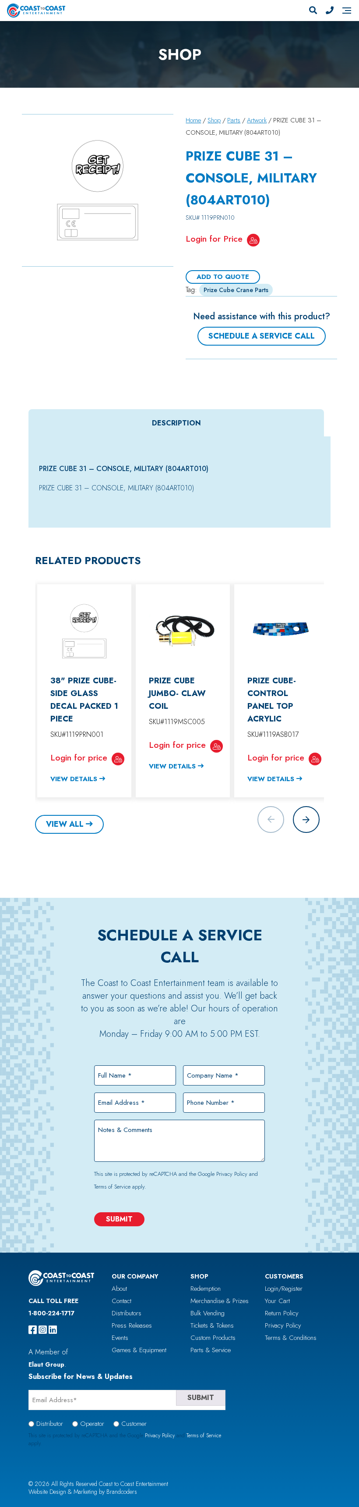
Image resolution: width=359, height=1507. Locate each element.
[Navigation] (346, 10)
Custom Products (213, 1338)
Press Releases (132, 1325)
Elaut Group (46, 1364)
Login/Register (284, 1288)
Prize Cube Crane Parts (236, 290)
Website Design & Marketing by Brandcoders (82, 1491)
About (119, 1288)
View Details (73, 779)
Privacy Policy (231, 1174)
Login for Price (214, 238)
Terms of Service (112, 1186)
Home (193, 120)
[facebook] (32, 1330)
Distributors (126, 1313)
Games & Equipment (139, 1350)
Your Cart (277, 1301)
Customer (134, 1423)
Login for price (78, 757)
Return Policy (282, 1313)
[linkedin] (53, 1330)
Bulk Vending (207, 1313)
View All (65, 824)
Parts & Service (210, 1350)
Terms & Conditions (291, 1338)
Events (120, 1338)
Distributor (49, 1423)
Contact (121, 1301)
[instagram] (43, 1330)
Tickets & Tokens (212, 1325)
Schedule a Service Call (261, 336)
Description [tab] (176, 423)
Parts (233, 120)
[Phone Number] (329, 10)
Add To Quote (223, 277)
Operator (92, 1423)
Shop (214, 120)
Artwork (257, 120)
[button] (306, 819)
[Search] (313, 10)
